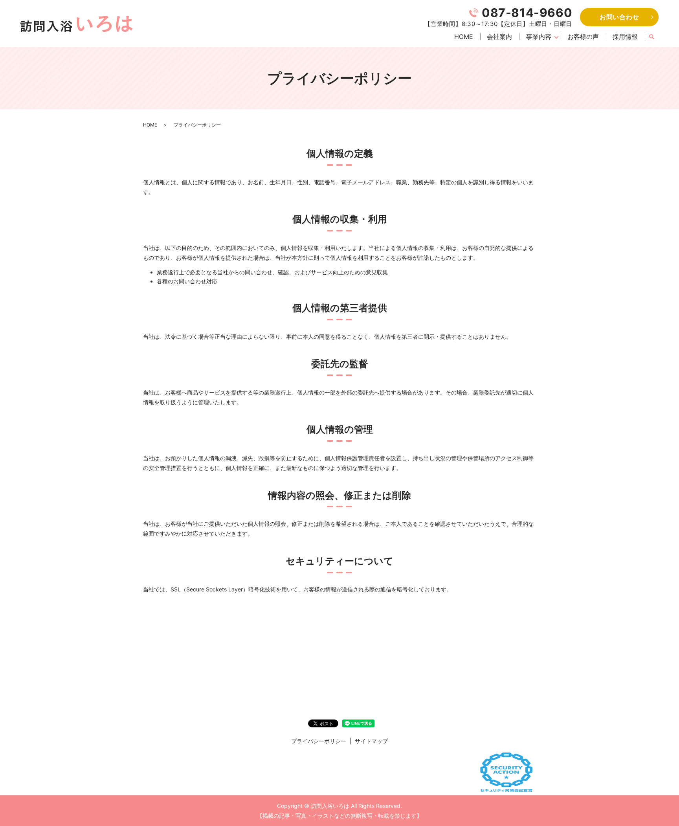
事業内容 (538, 36)
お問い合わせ (619, 17)
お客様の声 (583, 36)
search (652, 37)
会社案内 (499, 36)
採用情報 (625, 36)
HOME (463, 36)
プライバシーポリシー (318, 741)
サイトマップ (371, 741)
